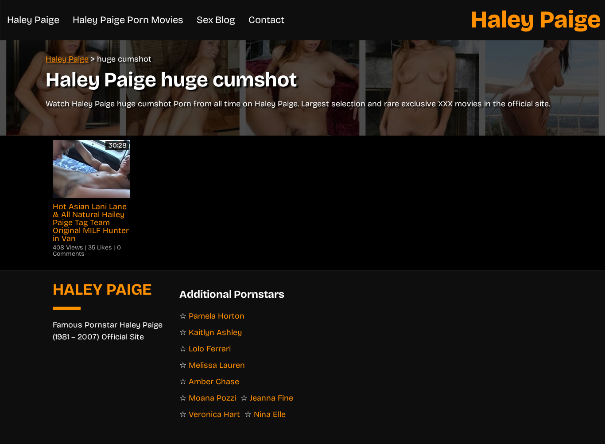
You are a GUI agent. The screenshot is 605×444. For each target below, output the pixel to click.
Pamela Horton (216, 316)
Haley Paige (536, 19)
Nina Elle (270, 414)
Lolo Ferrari (210, 349)
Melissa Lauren (217, 365)
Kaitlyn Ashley (215, 332)
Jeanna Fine (271, 398)
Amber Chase (214, 381)
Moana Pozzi (212, 398)
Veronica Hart (214, 414)
